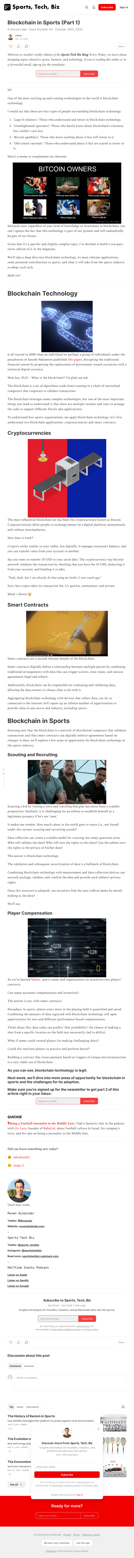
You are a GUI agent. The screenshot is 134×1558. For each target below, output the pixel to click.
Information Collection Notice (66, 1485)
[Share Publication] (94, 7)
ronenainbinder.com (31, 1226)
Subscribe (107, 7)
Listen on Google (18, 1286)
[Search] (86, 7)
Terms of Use (82, 1482)
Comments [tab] (15, 1366)
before (35, 979)
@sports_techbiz (28, 1245)
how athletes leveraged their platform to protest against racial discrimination (51, 1420)
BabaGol (49, 1128)
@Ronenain (25, 1220)
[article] (67, 1423)
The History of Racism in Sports (31, 1416)
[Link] (3, 293)
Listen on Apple (17, 1274)
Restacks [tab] (29, 1366)
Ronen (18, 35)
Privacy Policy (91, 1485)
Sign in (124, 7)
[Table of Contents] (3, 779)
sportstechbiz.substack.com (40, 1256)
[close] (98, 1428)
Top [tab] (11, 1406)
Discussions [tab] (32, 1406)
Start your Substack (58, 1542)
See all (14, 1484)
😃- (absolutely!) (19, 1157)
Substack (51, 1551)
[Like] (11, 46)
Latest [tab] (20, 1406)
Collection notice (91, 1534)
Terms (76, 1534)
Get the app (83, 1542)
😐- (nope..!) (16, 1165)
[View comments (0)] (18, 46)
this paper (75, 359)
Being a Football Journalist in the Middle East (41, 1123)
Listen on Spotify (18, 1280)
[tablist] (22, 1366)
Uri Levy (20, 1128)
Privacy (67, 1534)
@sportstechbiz (32, 1250)
